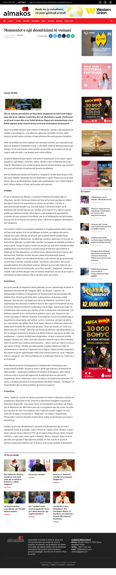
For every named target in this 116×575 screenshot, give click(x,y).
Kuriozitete (35, 21)
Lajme (10, 21)
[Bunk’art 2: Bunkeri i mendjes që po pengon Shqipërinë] (64, 465)
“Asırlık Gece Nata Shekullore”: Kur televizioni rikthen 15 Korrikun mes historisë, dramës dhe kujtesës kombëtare (63, 512)
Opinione (26, 21)
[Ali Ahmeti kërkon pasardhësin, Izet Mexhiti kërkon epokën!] (15, 497)
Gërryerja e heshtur (37, 474)
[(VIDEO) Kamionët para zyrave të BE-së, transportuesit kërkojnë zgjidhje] (84, 271)
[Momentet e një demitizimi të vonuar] (39, 65)
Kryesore (7, 487)
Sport (44, 21)
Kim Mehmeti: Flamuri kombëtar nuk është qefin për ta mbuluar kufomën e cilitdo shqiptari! (13, 479)
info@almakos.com (84, 549)
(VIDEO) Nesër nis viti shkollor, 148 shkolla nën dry (101, 198)
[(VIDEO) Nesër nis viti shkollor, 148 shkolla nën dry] (84, 200)
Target (18, 21)
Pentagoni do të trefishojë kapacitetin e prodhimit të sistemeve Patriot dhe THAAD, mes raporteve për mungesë (101, 255)
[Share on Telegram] (68, 36)
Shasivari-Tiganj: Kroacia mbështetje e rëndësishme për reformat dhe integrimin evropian (101, 212)
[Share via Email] (64, 36)
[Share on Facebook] (51, 36)
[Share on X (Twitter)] (55, 36)
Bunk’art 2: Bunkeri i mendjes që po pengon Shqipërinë (62, 477)
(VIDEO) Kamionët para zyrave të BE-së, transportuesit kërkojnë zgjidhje (100, 272)
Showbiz (51, 21)
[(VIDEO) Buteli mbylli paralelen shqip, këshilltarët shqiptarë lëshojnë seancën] (84, 240)
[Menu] (4, 21)
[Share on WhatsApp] (73, 36)
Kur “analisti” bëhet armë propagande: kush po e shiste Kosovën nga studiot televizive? (39, 510)
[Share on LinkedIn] (59, 36)
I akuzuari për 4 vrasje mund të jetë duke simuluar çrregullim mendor (51, 2)
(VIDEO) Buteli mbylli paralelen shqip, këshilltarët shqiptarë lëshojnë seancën (101, 240)
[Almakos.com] (17, 11)
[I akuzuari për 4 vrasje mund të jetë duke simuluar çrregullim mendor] (84, 227)
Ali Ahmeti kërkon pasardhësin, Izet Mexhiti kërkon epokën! (14, 508)
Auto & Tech (68, 21)
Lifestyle (59, 21)
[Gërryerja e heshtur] (39, 465)
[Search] (111, 21)
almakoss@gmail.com (79, 552)
